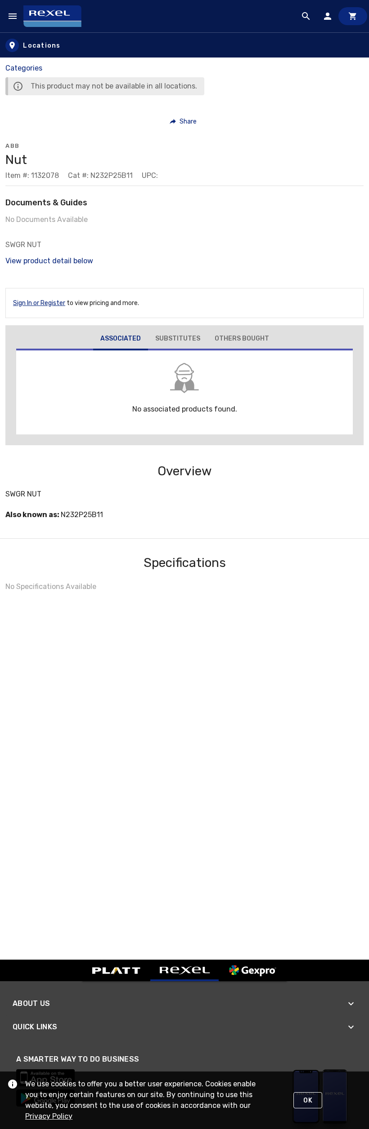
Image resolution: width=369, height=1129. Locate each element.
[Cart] (352, 16)
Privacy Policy (48, 1116)
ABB (12, 145)
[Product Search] (306, 16)
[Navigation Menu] (12, 16)
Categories (23, 68)
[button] (183, 121)
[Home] (56, 16)
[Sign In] (327, 16)
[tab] (120, 339)
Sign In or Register (39, 303)
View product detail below (49, 261)
